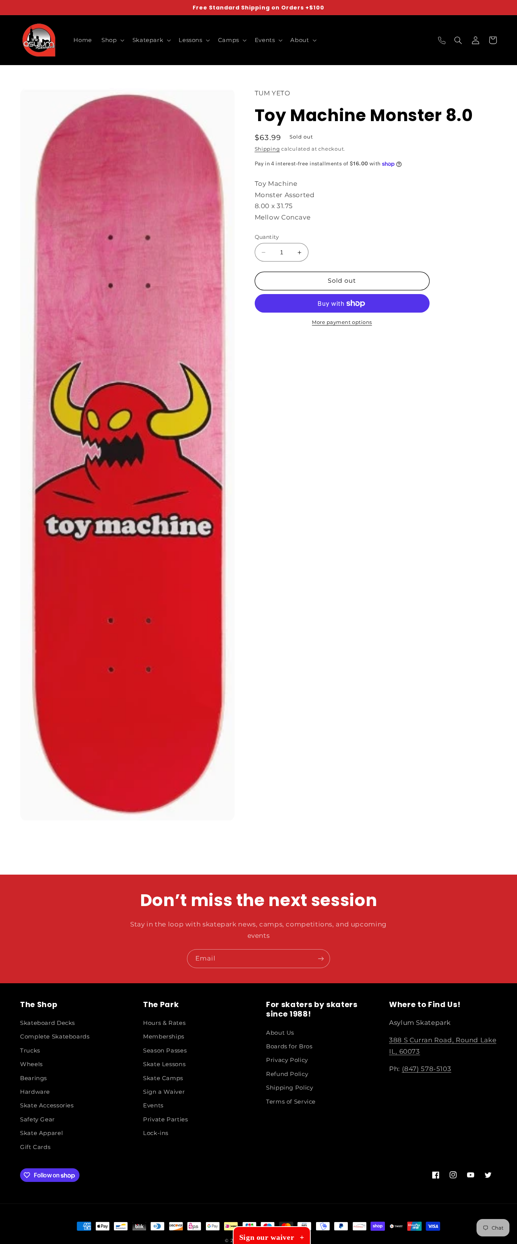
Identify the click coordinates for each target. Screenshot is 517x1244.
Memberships (163, 1036)
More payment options (342, 322)
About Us (280, 1032)
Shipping (267, 149)
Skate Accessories (47, 1105)
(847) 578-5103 (427, 1069)
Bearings (33, 1078)
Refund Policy (287, 1074)
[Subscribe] (321, 958)
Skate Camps (163, 1078)
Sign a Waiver (164, 1091)
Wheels (31, 1064)
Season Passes (165, 1050)
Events (153, 1105)
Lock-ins (155, 1133)
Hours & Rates (164, 1023)
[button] (112, 40)
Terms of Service (291, 1101)
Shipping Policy (289, 1087)
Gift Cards (35, 1147)
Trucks (30, 1050)
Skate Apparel (41, 1133)
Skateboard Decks (47, 1023)
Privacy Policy (287, 1060)
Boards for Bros (289, 1046)
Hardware (35, 1091)
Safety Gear (37, 1119)
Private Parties (165, 1119)
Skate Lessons (164, 1064)
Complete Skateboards (55, 1036)
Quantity (267, 237)
